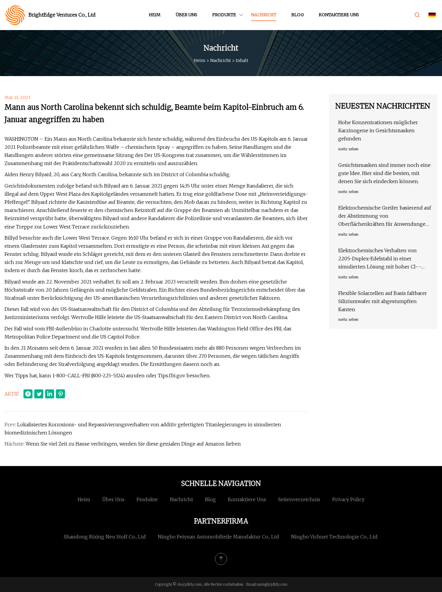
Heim (155, 14)
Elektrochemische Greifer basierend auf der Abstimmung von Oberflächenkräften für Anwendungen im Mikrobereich (384, 217)
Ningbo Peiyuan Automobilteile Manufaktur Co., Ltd (218, 537)
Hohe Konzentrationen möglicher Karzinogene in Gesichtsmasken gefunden (378, 130)
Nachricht (263, 14)
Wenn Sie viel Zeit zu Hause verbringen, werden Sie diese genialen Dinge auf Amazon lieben (133, 444)
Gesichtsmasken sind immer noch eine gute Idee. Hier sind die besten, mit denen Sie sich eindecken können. (384, 173)
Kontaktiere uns (339, 14)
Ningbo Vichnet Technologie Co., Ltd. (334, 537)
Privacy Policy (348, 499)
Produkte (224, 14)
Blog (297, 14)
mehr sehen (348, 149)
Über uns (186, 14)
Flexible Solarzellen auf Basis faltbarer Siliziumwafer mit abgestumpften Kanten (382, 301)
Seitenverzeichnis (299, 499)
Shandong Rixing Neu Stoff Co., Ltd (105, 537)
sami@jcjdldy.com (271, 584)
